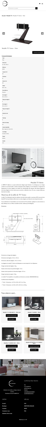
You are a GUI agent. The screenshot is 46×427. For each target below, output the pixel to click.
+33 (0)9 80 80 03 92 (28, 393)
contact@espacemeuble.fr (29, 391)
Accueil (3, 15)
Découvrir (11, 319)
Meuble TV (9, 15)
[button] (42, 150)
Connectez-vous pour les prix (38, 52)
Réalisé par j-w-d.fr (23, 419)
